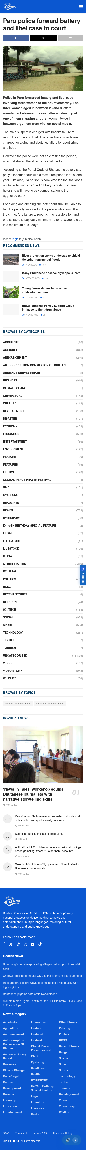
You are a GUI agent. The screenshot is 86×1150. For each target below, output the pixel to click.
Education (11, 434)
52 (43, 297)
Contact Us (21, 1133)
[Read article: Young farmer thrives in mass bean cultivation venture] (11, 292)
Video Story (12, 671)
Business (10, 380)
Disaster (10, 418)
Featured (10, 464)
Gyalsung (10, 495)
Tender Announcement (18, 703)
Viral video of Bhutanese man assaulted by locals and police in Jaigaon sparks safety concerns (47, 818)
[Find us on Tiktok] (40, 944)
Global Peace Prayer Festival (27, 480)
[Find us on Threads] (18, 944)
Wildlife (9, 678)
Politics (9, 579)
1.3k (43, 264)
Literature (12, 541)
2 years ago (31, 297)
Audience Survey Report (22, 373)
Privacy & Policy (62, 1133)
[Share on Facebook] (16, 38)
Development (13, 411)
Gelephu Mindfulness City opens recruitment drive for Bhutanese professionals (47, 866)
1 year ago (30, 264)
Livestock (11, 548)
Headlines (11, 503)
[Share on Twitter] (43, 38)
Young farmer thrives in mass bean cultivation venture (45, 290)
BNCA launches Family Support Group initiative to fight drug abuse (48, 308)
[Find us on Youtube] (32, 944)
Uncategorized (15, 655)
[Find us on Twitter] (11, 944)
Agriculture (13, 350)
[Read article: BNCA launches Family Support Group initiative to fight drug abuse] (11, 309)
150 (46, 278)
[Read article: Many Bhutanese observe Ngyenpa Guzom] (11, 276)
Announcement (15, 357)
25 (43, 314)
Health (8, 510)
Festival (9, 472)
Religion (10, 602)
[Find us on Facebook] (4, 944)
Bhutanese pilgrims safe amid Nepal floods (30, 994)
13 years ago (32, 278)
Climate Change (15, 388)
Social (8, 617)
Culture (9, 403)
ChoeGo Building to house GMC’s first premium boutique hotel (42, 976)
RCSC (7, 587)
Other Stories (14, 564)
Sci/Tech (9, 609)
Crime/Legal (12, 396)
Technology (13, 632)
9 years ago (31, 314)
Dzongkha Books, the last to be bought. (39, 834)
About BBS (40, 1133)
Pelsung (9, 571)
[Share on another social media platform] (70, 38)
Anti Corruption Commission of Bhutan (34, 365)
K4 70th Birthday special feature (29, 525)
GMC (6, 487)
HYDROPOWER (13, 518)
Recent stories (15, 594)
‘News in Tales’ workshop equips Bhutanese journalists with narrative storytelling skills (33, 794)
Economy (10, 426)
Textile (9, 640)
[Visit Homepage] (9, 6)
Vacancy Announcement (50, 703)
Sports (8, 625)
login (15, 239)
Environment (13, 449)
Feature (9, 457)
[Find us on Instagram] (25, 944)
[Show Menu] (81, 6)
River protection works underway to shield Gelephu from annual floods (51, 257)
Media (7, 556)
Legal (8, 533)
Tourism (9, 648)
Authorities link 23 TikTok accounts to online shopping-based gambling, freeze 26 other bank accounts (48, 849)
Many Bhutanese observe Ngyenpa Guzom (51, 273)
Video (7, 663)
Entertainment (15, 441)
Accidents (11, 342)
